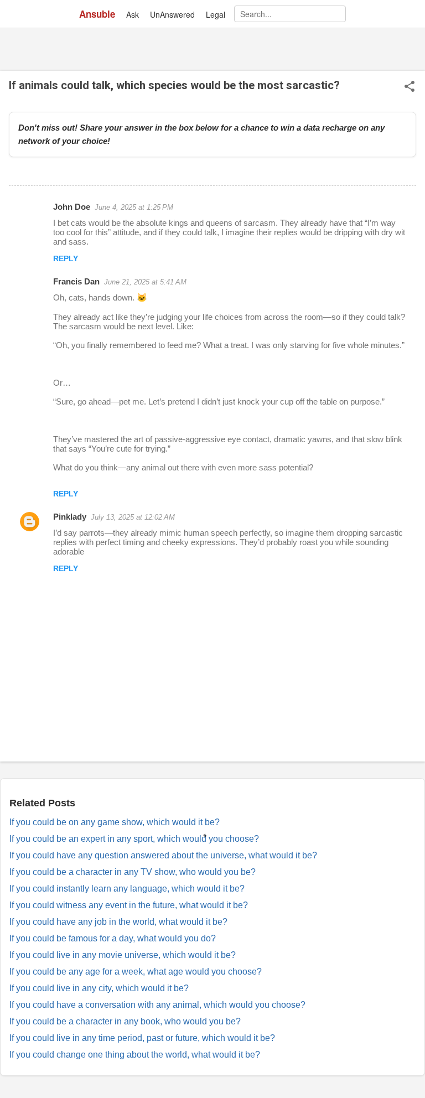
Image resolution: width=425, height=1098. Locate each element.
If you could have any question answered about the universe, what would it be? (163, 855)
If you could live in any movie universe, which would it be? (122, 955)
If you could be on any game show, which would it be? (114, 822)
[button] (409, 87)
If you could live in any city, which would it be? (99, 988)
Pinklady (69, 516)
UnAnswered (172, 14)
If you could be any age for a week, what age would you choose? (135, 971)
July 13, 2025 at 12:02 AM (133, 517)
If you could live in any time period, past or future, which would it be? (142, 1038)
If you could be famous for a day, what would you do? (112, 938)
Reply (65, 258)
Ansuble (97, 13)
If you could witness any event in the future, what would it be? (128, 905)
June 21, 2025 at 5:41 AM (145, 282)
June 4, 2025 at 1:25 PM (134, 207)
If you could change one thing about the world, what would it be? (134, 1054)
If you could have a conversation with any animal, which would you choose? (157, 1004)
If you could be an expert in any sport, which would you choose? (134, 838)
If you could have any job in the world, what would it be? (118, 921)
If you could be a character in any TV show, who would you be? (132, 872)
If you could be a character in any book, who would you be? (125, 1021)
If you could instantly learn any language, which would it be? (127, 888)
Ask (132, 14)
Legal (215, 14)
